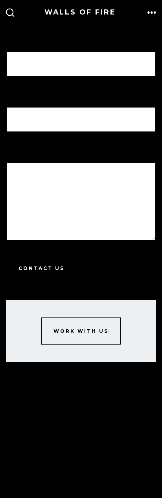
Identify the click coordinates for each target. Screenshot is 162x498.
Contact (15, 432)
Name (16, 40)
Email (21, 96)
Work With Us (81, 331)
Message (27, 152)
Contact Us (41, 268)
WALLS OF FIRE (24, 419)
